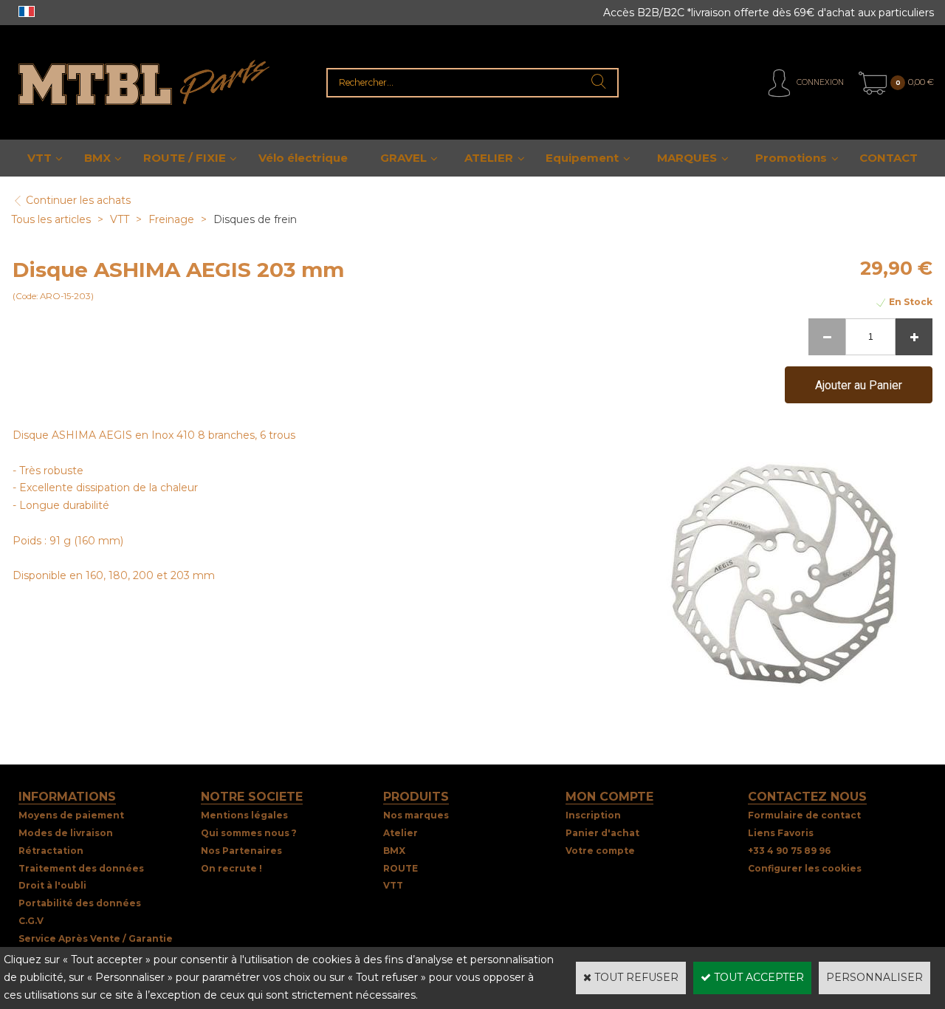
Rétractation (50, 850)
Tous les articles (51, 219)
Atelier (400, 832)
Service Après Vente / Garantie (95, 938)
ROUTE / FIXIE (184, 158)
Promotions (791, 158)
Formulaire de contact (804, 815)
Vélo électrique (303, 158)
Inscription (593, 815)
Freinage (172, 219)
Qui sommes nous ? (249, 832)
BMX (97, 158)
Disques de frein (255, 219)
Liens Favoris (781, 832)
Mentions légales (244, 815)
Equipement (582, 158)
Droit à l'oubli (52, 885)
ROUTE (400, 868)
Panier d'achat (602, 832)
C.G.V (31, 920)
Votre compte (600, 850)
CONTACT (888, 158)
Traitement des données (81, 868)
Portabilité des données (79, 903)
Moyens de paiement (71, 815)
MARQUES (687, 158)
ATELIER (488, 158)
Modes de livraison (65, 832)
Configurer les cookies (805, 868)
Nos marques (416, 815)
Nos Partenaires (241, 850)
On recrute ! (231, 868)
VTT (39, 158)
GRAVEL (403, 158)
